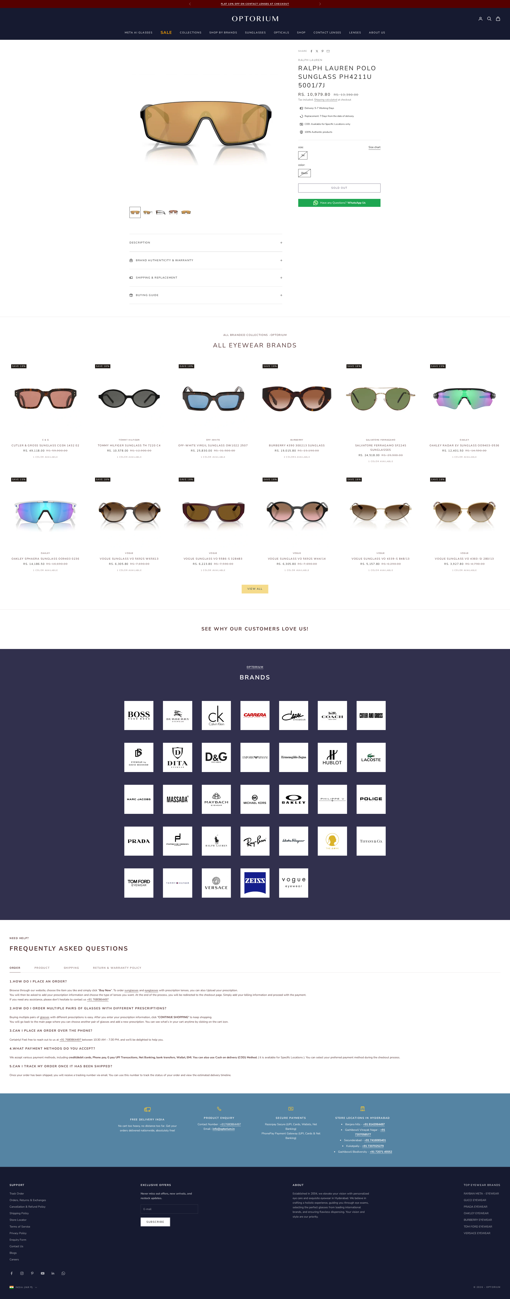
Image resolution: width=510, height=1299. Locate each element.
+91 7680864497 (98, 999)
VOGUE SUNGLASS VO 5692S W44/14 (297, 559)
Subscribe (155, 1222)
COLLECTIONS (190, 32)
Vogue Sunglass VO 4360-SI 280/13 (464, 559)
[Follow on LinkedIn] (53, 1273)
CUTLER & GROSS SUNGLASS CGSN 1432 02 (45, 445)
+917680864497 (230, 1124)
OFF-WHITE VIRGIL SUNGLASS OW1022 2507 (213, 445)
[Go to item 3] (160, 212)
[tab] (15, 969)
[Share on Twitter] (317, 51)
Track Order (17, 1193)
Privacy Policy (18, 1233)
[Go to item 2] (147, 212)
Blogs (13, 1253)
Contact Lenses (327, 32)
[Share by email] (328, 51)
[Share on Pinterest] (322, 51)
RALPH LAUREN (310, 60)
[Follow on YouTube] (43, 1273)
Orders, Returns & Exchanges (28, 1200)
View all (255, 589)
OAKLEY (464, 440)
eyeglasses (151, 990)
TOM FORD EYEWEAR (478, 1227)
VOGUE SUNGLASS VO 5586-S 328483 (213, 559)
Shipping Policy (19, 1213)
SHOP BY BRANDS (223, 32)
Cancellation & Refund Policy (27, 1207)
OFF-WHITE (213, 440)
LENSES (355, 32)
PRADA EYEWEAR (475, 1207)
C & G (45, 440)
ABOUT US (377, 32)
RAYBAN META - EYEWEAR (481, 1193)
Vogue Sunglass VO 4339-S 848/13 (381, 559)
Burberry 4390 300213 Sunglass (297, 445)
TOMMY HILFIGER (129, 440)
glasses (44, 1017)
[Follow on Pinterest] (32, 1273)
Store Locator (18, 1220)
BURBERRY (296, 440)
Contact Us (16, 1246)
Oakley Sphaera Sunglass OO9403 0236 (45, 559)
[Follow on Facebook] (12, 1273)
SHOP (301, 32)
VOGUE (129, 553)
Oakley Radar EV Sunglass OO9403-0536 (464, 445)
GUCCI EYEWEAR (475, 1200)
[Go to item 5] (186, 212)
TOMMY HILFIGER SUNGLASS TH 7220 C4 (129, 445)
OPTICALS (281, 32)
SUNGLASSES (255, 32)
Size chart (375, 147)
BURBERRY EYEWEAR (478, 1220)
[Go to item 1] (135, 212)
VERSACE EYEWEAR (477, 1233)
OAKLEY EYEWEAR (476, 1213)
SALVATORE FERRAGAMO (381, 440)
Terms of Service (20, 1227)
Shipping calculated (325, 100)
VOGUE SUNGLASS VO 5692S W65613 (129, 559)
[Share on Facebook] (311, 51)
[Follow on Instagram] (22, 1273)
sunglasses (131, 990)
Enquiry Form (18, 1240)
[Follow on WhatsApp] (63, 1273)
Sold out (339, 188)
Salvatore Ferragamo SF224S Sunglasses (380, 448)
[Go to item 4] (173, 212)
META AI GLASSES (139, 32)
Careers (14, 1259)
